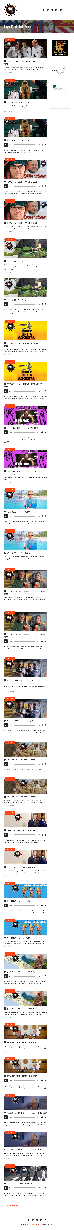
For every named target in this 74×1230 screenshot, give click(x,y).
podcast (10, 39)
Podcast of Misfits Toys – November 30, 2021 (27, 1113)
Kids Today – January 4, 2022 (19, 901)
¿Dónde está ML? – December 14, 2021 (23, 971)
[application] (25, 145)
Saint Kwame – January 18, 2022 (21, 759)
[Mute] (42, 145)
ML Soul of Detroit (33, 1224)
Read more (8, 73)
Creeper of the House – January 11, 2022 (25, 830)
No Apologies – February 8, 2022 (21, 512)
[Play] (6, 145)
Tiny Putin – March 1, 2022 (19, 261)
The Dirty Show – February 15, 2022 (22, 428)
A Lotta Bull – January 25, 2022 (21, 680)
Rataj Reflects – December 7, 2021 (22, 1042)
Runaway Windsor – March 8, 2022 (22, 181)
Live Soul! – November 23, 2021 (20, 1183)
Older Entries (12, 1206)
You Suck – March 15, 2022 (19, 102)
